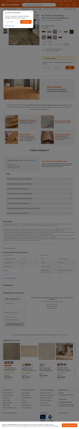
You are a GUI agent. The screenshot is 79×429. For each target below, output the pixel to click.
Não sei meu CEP (9, 26)
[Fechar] (31, 12)
